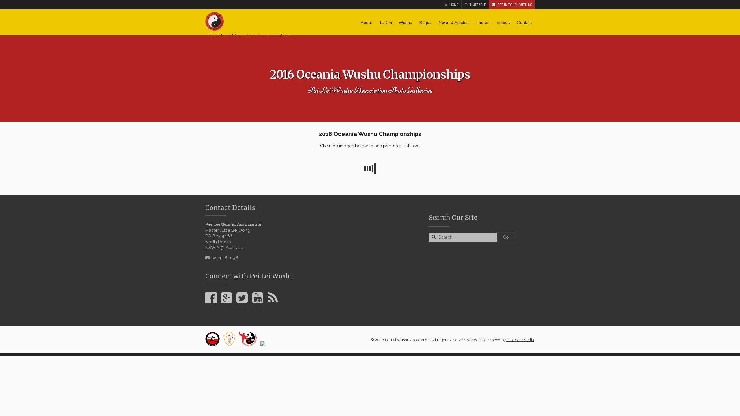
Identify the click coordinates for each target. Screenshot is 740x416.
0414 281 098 (225, 257)
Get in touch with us (514, 5)
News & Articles (454, 22)
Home (453, 5)
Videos (503, 22)
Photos (483, 22)
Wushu (405, 22)
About (366, 22)
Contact (524, 22)
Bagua (425, 22)
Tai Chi (385, 22)
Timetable (477, 5)
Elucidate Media (520, 340)
